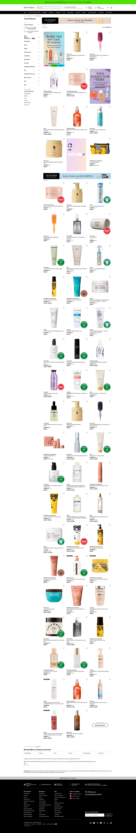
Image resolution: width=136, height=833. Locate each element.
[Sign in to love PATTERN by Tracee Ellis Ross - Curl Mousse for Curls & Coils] (63, 277)
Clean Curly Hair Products (102, 771)
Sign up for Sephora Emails (91, 812)
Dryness (26, 95)
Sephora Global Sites (28, 808)
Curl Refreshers (92, 771)
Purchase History (42, 801)
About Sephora (27, 793)
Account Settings (42, 803)
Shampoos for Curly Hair (68, 771)
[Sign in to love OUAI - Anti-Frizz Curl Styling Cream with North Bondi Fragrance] (63, 106)
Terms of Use (32, 824)
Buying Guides (57, 805)
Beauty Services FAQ (58, 806)
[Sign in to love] (63, 69)
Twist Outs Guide (60, 761)
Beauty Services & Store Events (45, 805)
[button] (31, 38)
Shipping (56, 799)
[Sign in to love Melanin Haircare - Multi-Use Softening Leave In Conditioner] (86, 556)
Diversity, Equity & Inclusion (29, 810)
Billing (55, 801)
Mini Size (78, 12)
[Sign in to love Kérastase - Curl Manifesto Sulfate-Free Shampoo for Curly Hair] (110, 586)
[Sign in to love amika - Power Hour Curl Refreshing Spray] (110, 245)
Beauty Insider (42, 793)
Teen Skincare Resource (59, 816)
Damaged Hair (27, 93)
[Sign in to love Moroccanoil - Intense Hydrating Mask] (63, 586)
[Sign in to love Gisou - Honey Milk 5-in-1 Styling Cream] (110, 432)
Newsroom (26, 795)
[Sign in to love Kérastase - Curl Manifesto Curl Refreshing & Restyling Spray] (110, 648)
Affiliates (25, 803)
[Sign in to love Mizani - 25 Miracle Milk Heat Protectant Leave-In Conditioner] (110, 493)
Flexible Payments (57, 812)
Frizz (25, 98)
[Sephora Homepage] (29, 7)
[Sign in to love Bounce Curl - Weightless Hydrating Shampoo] (86, 401)
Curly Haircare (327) (29, 91)
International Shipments (59, 803)
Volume (25, 100)
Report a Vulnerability (28, 816)
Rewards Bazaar (42, 810)
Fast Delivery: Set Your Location (33, 32)
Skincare (51, 12)
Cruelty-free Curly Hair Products (81, 771)
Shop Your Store (42, 814)
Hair (64, 12)
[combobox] (48, 7)
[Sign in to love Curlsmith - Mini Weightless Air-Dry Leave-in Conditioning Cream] (86, 370)
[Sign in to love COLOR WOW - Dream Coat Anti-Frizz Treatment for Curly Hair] (86, 617)
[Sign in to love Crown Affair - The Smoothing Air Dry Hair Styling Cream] (63, 245)
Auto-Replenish (42, 806)
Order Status (41, 799)
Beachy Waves (27, 102)
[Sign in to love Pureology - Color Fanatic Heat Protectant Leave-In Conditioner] (110, 679)
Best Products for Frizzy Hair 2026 (40, 771)
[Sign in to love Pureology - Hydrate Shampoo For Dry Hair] (63, 370)
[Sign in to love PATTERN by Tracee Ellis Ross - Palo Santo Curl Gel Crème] (63, 556)
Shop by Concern (30, 15)
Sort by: (106, 27)
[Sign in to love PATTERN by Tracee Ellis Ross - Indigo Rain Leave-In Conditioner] (86, 277)
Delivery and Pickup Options (59, 797)
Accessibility (56, 814)
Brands (84, 12)
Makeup (45, 12)
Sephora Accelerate (27, 812)
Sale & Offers (109, 12)
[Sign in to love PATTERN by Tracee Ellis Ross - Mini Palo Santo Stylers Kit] (63, 432)
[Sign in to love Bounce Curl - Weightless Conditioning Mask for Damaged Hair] (86, 183)
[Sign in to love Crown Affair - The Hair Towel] (110, 214)
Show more (26, 764)
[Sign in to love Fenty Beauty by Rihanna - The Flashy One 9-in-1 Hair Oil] (63, 648)
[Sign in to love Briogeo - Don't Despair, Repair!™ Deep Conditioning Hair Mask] (63, 525)
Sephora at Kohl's (57, 808)
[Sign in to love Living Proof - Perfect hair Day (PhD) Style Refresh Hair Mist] (86, 432)
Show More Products (100, 725)
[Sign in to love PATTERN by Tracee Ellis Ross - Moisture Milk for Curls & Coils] (110, 525)
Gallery (40, 797)
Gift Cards (101, 12)
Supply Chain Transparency (29, 801)
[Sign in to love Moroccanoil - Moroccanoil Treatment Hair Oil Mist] (86, 710)
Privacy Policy (26, 824)
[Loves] (108, 7)
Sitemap (44, 824)
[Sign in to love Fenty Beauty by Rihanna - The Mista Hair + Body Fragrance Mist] (86, 648)
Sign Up (109, 815)
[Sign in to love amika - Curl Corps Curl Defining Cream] (110, 183)
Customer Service (57, 793)
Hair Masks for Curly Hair (43, 772)
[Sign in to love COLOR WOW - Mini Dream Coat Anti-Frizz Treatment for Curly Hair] (86, 214)
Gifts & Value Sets (92, 12)
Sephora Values (27, 799)
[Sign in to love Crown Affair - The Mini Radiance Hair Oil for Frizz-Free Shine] (63, 401)
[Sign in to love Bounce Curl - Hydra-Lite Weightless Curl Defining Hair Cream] (86, 32)
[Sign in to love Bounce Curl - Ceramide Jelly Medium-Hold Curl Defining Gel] (63, 139)
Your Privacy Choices (51, 824)
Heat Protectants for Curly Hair (55, 771)
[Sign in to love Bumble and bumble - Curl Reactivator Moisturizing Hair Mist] (110, 339)
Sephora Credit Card (43, 795)
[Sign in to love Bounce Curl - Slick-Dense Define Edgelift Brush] (63, 214)
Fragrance (58, 12)
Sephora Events (27, 805)
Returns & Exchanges (58, 795)
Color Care (26, 104)
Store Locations (57, 810)
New (25, 12)
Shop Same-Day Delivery (44, 816)
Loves (40, 812)
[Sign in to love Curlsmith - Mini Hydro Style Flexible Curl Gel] (86, 308)
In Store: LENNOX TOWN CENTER (32, 28)
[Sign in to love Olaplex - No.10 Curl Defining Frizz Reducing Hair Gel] (63, 308)
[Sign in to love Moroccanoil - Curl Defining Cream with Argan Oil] (110, 106)
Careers (25, 797)
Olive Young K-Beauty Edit (34, 12)
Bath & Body (70, 12)
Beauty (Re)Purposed (28, 814)
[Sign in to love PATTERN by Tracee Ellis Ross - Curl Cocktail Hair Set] (110, 139)
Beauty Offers (41, 808)
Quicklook (77, 51)
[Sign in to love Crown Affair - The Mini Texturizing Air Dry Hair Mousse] (86, 339)
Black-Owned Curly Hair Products (56, 772)
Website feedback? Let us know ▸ (68, 778)
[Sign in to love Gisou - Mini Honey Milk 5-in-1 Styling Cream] (110, 370)
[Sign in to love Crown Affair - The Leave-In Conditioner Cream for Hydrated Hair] (63, 339)
